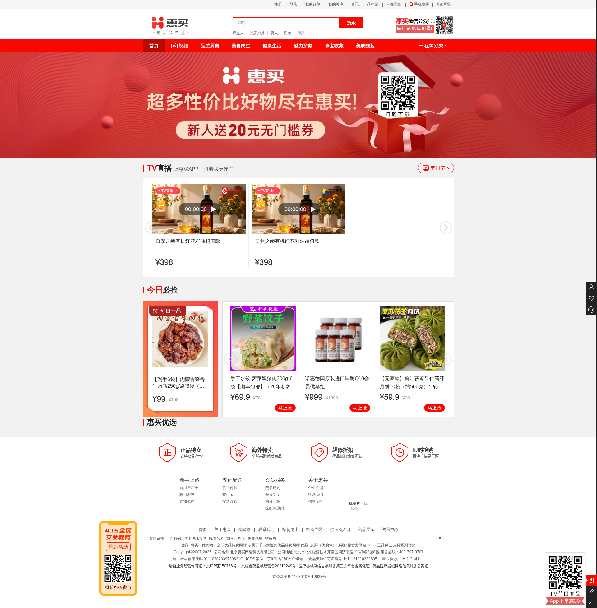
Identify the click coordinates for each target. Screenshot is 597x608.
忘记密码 (186, 494)
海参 (287, 33)
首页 (154, 45)
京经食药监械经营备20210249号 (268, 566)
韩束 (301, 33)
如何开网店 (235, 538)
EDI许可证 (412, 558)
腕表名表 (216, 538)
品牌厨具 (257, 33)
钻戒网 (270, 538)
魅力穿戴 (303, 45)
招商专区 (315, 501)
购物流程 (186, 501)
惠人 (274, 33)
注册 (278, 4)
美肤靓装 (365, 45)
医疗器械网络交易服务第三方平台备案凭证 (334, 566)
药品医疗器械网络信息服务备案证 (400, 566)
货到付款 (229, 488)
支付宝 (228, 494)
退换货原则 (274, 508)
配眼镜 (176, 538)
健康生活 (272, 45)
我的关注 (335, 4)
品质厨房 (210, 45)
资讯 (355, 4)
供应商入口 (340, 529)
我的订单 (312, 4)
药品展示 (366, 529)
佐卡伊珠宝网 (195, 538)
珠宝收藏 (334, 45)
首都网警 (393, 4)
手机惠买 (421, 4)
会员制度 (272, 494)
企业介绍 (315, 488)
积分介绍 (272, 501)
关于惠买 (223, 529)
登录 (293, 4)
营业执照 (390, 558)
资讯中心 (390, 529)
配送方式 (229, 501)
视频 (183, 45)
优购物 (244, 529)
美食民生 (241, 45)
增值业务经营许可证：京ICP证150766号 (203, 566)
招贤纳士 (290, 529)
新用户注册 (188, 488)
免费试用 (255, 538)
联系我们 (315, 494)
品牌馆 (372, 4)
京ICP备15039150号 (285, 558)
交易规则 (272, 488)
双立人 (238, 33)
